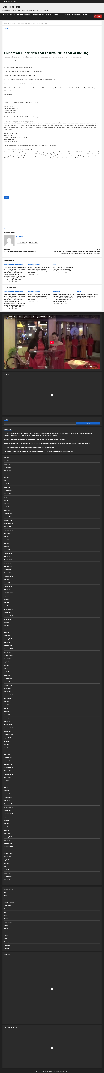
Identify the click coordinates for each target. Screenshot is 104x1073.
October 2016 (7, 731)
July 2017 (6, 701)
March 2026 (7, 464)
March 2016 (7, 754)
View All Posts (33, 242)
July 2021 (6, 579)
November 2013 (8, 847)
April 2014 (6, 830)
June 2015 (6, 784)
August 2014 (7, 817)
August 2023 (7, 533)
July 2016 (6, 741)
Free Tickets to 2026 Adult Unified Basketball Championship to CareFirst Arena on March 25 (63, 269)
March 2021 (7, 583)
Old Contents (65, 14)
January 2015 (7, 800)
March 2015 (7, 794)
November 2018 (8, 649)
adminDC (7, 60)
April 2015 (6, 790)
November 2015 (8, 767)
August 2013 (7, 856)
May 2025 (6, 480)
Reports (6, 925)
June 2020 (6, 602)
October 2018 (7, 652)
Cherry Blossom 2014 (23, 14)
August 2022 (7, 563)
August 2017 (7, 698)
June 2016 (6, 744)
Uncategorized (8, 942)
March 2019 (7, 635)
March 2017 (7, 715)
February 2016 (8, 757)
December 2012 (8, 883)
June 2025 (6, 477)
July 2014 (6, 820)
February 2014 (8, 837)
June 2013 (6, 863)
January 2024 (7, 517)
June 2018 (6, 665)
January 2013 (7, 880)
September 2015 (8, 774)
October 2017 (7, 691)
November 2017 (8, 688)
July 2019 (6, 622)
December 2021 (8, 566)
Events (56, 14)
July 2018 (6, 662)
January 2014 (7, 840)
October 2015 (7, 771)
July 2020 (6, 599)
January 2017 (7, 721)
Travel (5, 938)
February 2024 (8, 513)
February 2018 (8, 678)
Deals (5, 895)
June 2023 (6, 540)
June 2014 (6, 823)
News (5, 915)
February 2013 (8, 876)
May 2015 (6, 787)
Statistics (86, 14)
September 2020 (8, 592)
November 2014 (8, 807)
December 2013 (8, 843)
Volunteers (7, 948)
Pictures (6, 919)
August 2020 (7, 596)
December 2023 (8, 520)
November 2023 (8, 523)
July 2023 (6, 536)
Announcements (7, 264)
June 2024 (6, 500)
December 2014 (8, 804)
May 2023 (6, 543)
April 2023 (6, 546)
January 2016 (7, 761)
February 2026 (8, 467)
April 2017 (6, 711)
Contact (49, 14)
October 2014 (7, 810)
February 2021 (8, 586)
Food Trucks (7, 905)
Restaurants (7, 932)
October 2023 (7, 527)
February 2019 (8, 639)
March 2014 (7, 833)
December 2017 (8, 685)
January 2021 (7, 589)
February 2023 (8, 553)
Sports (5, 935)
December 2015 (8, 764)
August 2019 (7, 619)
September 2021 (8, 576)
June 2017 (6, 705)
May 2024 (6, 503)
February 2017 (8, 718)
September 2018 (8, 655)
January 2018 (7, 682)
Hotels (5, 909)
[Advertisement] (52, 40)
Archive (12, 14)
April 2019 (6, 632)
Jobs (5, 912)
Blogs (5, 892)
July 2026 (6, 457)
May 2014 (6, 827)
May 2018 (6, 668)
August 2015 (7, 777)
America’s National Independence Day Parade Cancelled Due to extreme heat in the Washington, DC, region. (39, 269)
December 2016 (8, 724)
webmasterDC (7, 281)
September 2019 (8, 616)
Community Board (38, 14)
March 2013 (7, 873)
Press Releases (20, 264)
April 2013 (6, 870)
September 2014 (8, 814)
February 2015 (8, 797)
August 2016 (7, 738)
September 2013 (8, 853)
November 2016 (8, 728)
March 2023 (7, 550)
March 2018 (7, 675)
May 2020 (6, 606)
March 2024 (7, 510)
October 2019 (7, 612)
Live (99, 16)
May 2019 (6, 629)
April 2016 (6, 751)
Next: (77, 252)
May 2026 (6, 461)
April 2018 (6, 672)
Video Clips (7, 18)
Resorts (6, 928)
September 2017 (8, 695)
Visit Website (21, 242)
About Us (5, 14)
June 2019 (6, 625)
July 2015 (6, 781)
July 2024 (6, 497)
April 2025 (6, 484)
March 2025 (7, 487)
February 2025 (8, 490)
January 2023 (7, 556)
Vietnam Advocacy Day (20, 18)
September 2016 (8, 734)
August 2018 (7, 658)
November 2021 (8, 569)
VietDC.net (12, 6)
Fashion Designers (9, 902)
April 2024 (6, 507)
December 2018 (8, 645)
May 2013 (6, 866)
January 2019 (7, 642)
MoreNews (57, 1071)
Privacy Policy (76, 14)
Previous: (20, 250)
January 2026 (7, 470)
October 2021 (7, 573)
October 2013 (7, 850)
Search (6, 419)
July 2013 (6, 860)
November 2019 (8, 609)
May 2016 (6, 748)
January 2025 (7, 494)
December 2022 (8, 560)
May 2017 (6, 708)
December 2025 (8, 474)
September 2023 (8, 530)
